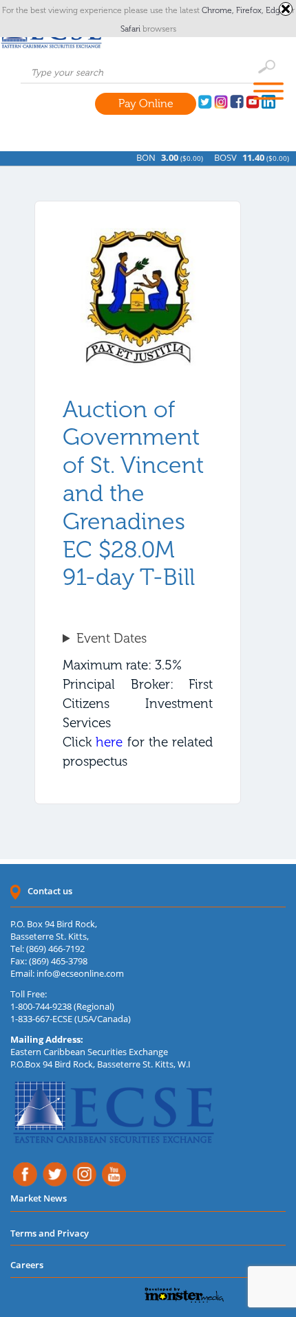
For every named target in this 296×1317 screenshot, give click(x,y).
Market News (38, 1198)
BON (142, 157)
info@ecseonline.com (80, 973)
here (109, 742)
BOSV (222, 157)
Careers (26, 1265)
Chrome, (219, 10)
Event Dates (111, 638)
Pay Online (145, 103)
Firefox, (251, 10)
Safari (131, 29)
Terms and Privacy (49, 1233)
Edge (276, 10)
